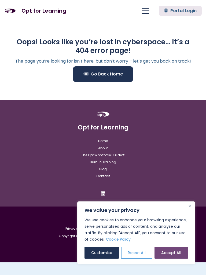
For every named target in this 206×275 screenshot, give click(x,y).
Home (103, 141)
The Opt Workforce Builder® (103, 155)
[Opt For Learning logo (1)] (10, 11)
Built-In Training (103, 162)
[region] (136, 232)
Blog (103, 169)
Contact (103, 176)
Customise (101, 252)
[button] (145, 11)
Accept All (171, 252)
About (103, 148)
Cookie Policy (118, 239)
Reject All (137, 252)
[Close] (189, 206)
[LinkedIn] (103, 193)
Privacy (71, 228)
